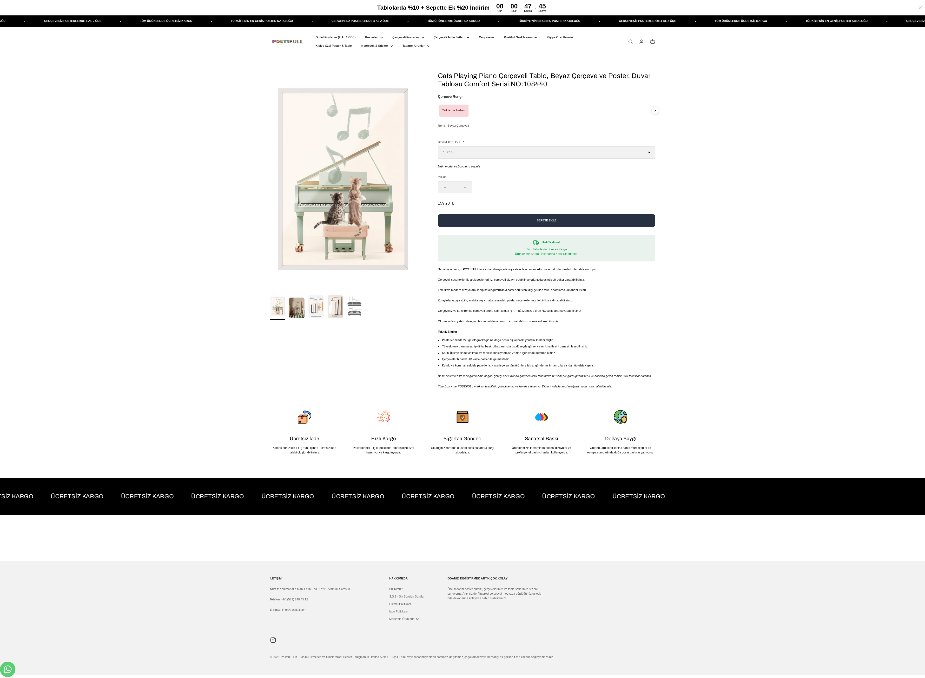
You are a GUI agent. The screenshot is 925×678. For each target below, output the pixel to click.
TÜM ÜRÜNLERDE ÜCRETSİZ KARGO (80, 21)
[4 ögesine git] (335, 307)
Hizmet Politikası (400, 604)
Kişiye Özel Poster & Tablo (334, 45)
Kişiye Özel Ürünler (560, 37)
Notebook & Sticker (374, 45)
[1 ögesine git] (277, 307)
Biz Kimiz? (396, 589)
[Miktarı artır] (465, 187)
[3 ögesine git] (316, 307)
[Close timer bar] (920, 8)
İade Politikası (398, 611)
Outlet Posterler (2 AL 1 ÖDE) (336, 37)
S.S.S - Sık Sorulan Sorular (406, 596)
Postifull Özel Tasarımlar (520, 37)
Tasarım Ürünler (414, 45)
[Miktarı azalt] (445, 187)
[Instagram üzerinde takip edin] (273, 640)
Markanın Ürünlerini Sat (404, 619)
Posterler (371, 37)
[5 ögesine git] (354, 307)
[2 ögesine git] (296, 309)
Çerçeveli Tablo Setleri (449, 37)
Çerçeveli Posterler (405, 37)
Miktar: (442, 177)
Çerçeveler (486, 37)
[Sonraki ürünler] (655, 110)
